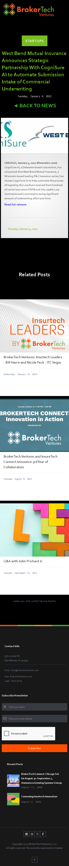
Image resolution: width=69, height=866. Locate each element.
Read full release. (15, 204)
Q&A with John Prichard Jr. (23, 561)
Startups (34, 41)
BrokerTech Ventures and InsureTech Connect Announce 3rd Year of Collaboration (31, 461)
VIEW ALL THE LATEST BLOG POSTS (34, 601)
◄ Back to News (34, 105)
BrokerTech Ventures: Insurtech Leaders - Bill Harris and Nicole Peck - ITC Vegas (33, 359)
